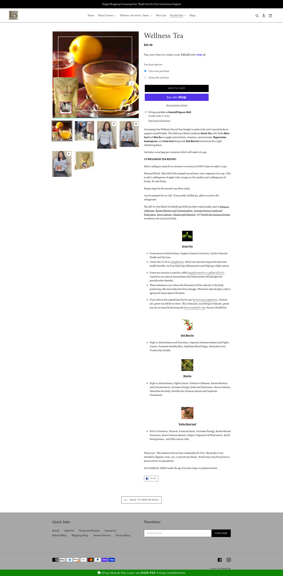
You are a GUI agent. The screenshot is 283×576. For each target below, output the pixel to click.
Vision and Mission (89, 530)
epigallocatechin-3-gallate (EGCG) (206, 272)
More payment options (177, 105)
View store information (159, 120)
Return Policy (59, 535)
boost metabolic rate (194, 307)
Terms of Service (102, 535)
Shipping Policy (80, 535)
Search (55, 530)
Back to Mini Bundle (144, 500)
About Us (69, 530)
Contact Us (110, 530)
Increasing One (224, 568)
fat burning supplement (204, 300)
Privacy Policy (122, 535)
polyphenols (177, 262)
